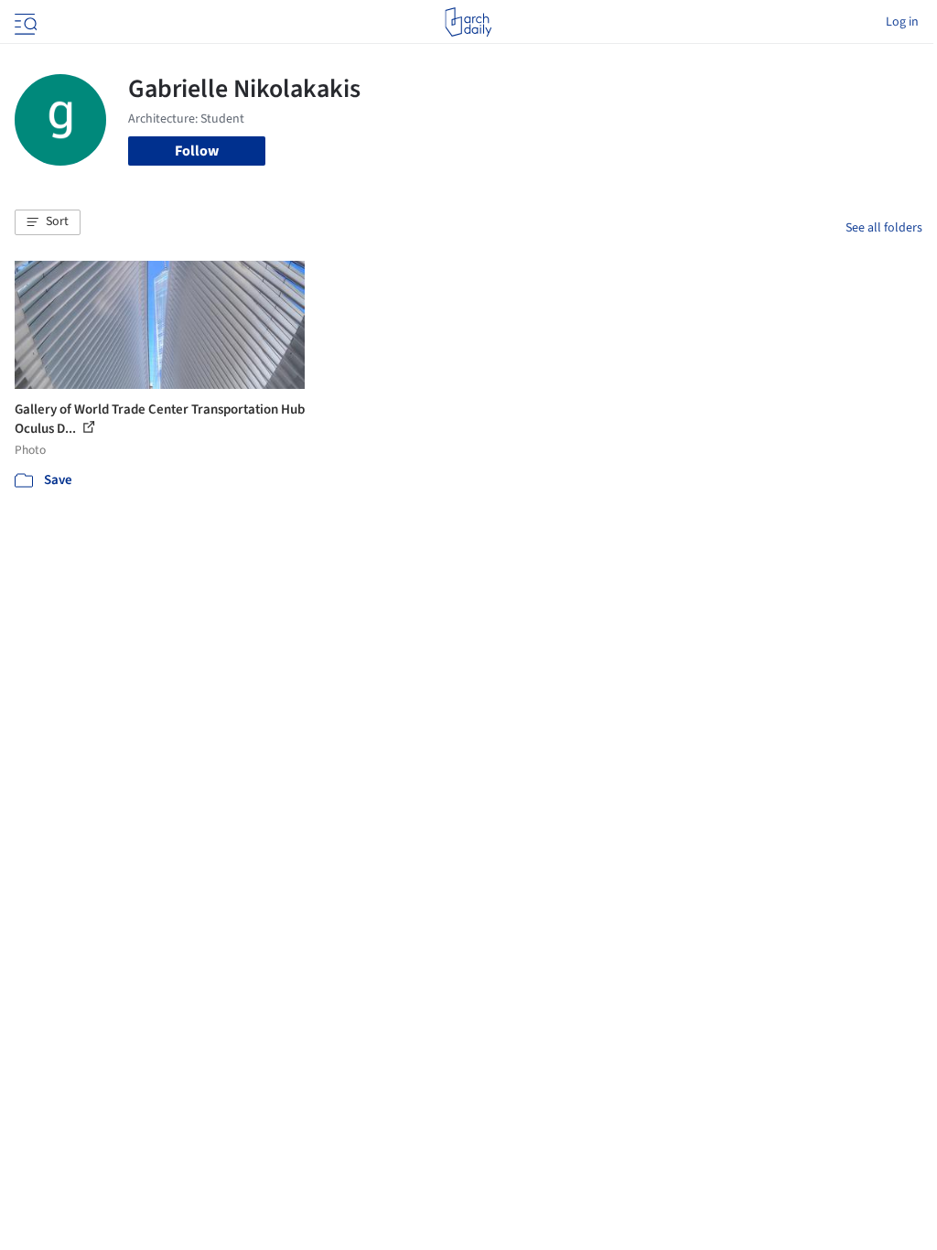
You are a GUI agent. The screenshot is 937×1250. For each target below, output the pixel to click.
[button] (48, 222)
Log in (902, 22)
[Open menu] (24, 22)
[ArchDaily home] (468, 22)
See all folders (883, 227)
